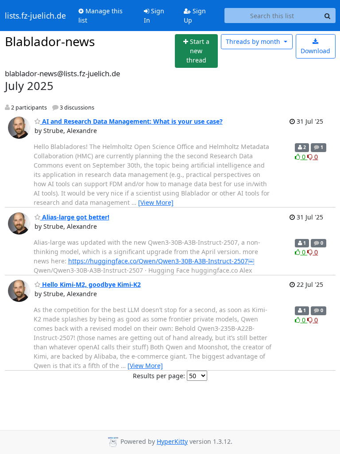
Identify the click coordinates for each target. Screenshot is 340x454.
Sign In (154, 15)
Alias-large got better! (74, 217)
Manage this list (100, 15)
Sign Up (195, 15)
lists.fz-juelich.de (35, 15)
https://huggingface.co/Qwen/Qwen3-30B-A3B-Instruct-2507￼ (161, 261)
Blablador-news (50, 41)
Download (315, 51)
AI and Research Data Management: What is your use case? (131, 121)
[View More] (156, 202)
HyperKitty (172, 441)
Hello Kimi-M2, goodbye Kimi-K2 (90, 284)
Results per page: (159, 376)
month (254, 41)
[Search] (328, 15)
